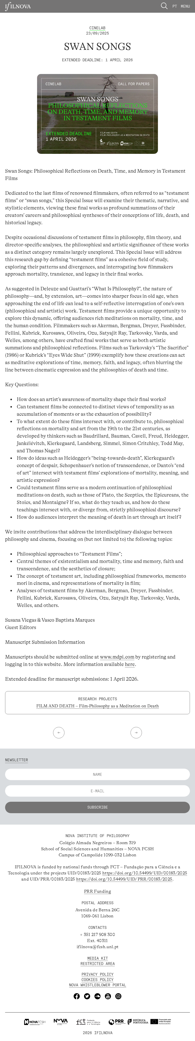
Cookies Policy (97, 979)
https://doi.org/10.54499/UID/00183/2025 (144, 873)
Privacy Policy (97, 974)
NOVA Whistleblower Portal (97, 985)
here (130, 664)
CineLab (97, 27)
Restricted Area (97, 963)
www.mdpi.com (117, 657)
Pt (174, 6)
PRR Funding (97, 891)
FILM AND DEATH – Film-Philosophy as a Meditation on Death (97, 706)
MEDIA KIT (97, 958)
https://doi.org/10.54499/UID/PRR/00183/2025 (124, 879)
